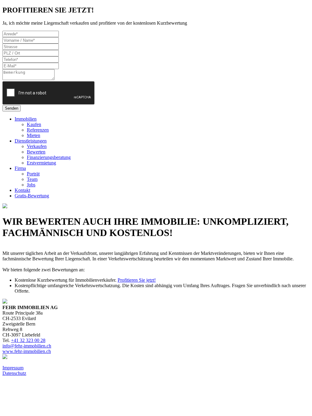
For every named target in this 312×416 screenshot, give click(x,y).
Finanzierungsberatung (49, 157)
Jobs (31, 184)
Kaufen (34, 124)
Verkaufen (37, 146)
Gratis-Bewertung (32, 195)
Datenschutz (14, 373)
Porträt (33, 173)
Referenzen (38, 129)
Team (32, 179)
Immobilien (26, 119)
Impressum (12, 367)
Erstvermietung (41, 162)
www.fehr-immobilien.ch (26, 351)
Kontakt (22, 190)
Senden (11, 108)
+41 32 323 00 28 (28, 340)
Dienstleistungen (31, 140)
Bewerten (36, 151)
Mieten (33, 135)
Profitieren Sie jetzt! (137, 280)
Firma (20, 168)
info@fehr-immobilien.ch (26, 345)
